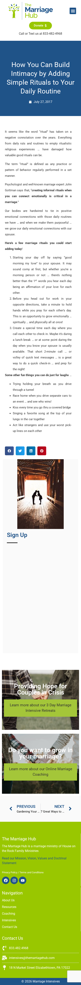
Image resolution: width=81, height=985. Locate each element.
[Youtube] (22, 880)
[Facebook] (5, 880)
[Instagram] (14, 880)
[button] (73, 11)
